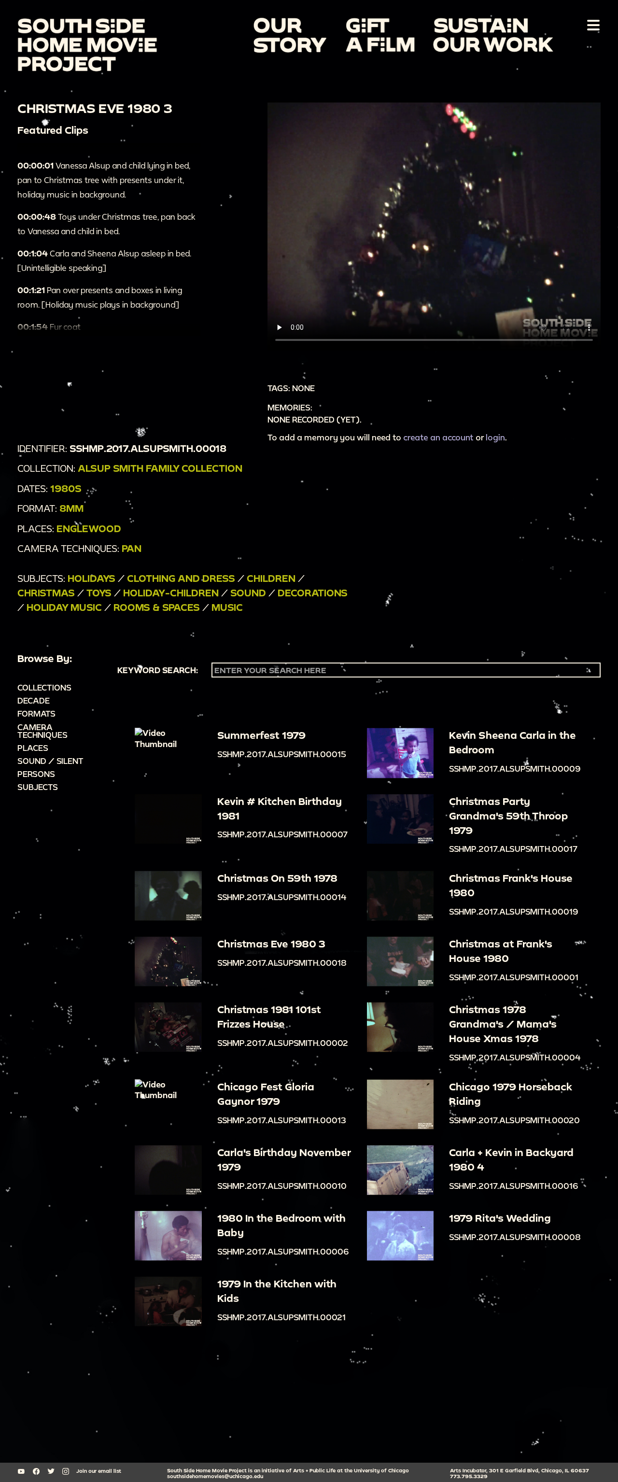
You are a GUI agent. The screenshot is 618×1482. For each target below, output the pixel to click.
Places (32, 747)
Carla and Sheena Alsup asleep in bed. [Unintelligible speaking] (104, 260)
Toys (99, 592)
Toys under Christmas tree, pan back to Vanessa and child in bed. (106, 224)
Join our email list (98, 1471)
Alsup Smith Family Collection (160, 468)
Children (271, 578)
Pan (131, 548)
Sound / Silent (50, 760)
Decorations (313, 592)
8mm (71, 508)
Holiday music (64, 607)
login (495, 437)
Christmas (46, 592)
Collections (44, 687)
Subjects (37, 786)
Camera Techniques (42, 730)
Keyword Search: (157, 670)
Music (227, 607)
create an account (438, 437)
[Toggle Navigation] (591, 24)
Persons (36, 773)
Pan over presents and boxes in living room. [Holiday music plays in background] (99, 297)
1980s (66, 488)
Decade (33, 700)
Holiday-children (171, 592)
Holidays (91, 578)
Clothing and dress (181, 578)
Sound (248, 592)
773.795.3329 (469, 1476)
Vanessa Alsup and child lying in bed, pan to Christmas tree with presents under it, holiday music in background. (103, 180)
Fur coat (49, 326)
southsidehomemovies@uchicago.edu (215, 1476)
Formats (36, 713)
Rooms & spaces (156, 607)
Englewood (88, 528)
